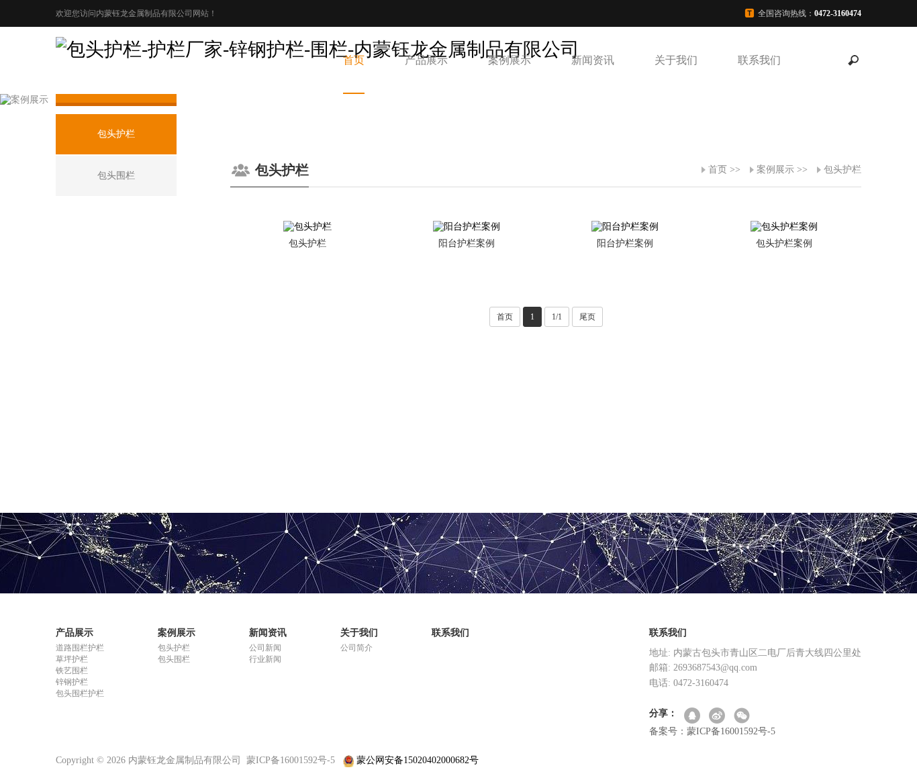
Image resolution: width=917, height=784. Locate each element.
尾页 (587, 317)
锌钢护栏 (72, 682)
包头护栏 (842, 169)
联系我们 (759, 60)
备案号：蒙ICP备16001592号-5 (712, 731)
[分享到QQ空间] (693, 716)
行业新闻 (265, 659)
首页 (354, 60)
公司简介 (356, 647)
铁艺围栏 (72, 670)
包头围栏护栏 (80, 693)
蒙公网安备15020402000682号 (416, 760)
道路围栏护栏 (80, 647)
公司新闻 (265, 647)
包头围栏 (174, 659)
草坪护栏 (72, 659)
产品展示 (426, 60)
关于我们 (676, 60)
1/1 (557, 317)
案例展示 (509, 60)
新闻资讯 (592, 60)
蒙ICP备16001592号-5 (290, 760)
